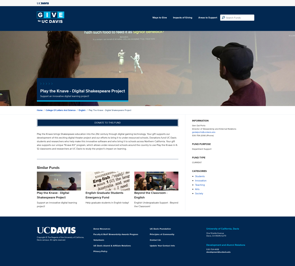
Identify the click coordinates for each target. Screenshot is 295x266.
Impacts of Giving (182, 17)
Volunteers (98, 239)
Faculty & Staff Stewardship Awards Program (115, 234)
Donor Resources (101, 228)
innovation (200, 180)
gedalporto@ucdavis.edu (203, 132)
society (199, 193)
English (82, 110)
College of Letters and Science (61, 110)
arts (197, 189)
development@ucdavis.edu (218, 252)
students (200, 176)
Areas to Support (207, 17)
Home (40, 110)
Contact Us (155, 239)
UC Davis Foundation (160, 228)
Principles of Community (162, 234)
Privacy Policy (100, 251)
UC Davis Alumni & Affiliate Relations (112, 245)
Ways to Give (159, 17)
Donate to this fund (107, 122)
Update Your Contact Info (162, 245)
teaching (200, 185)
